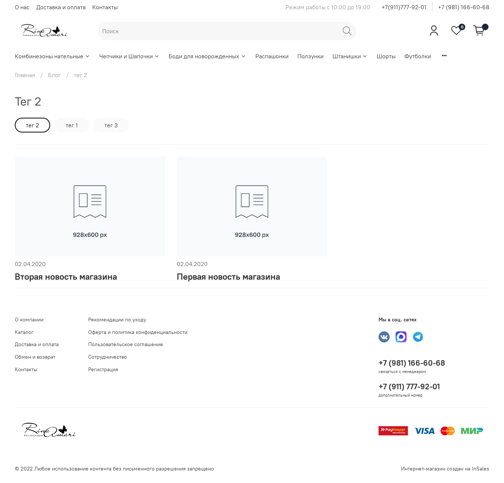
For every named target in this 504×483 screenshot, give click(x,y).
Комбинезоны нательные (49, 56)
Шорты (386, 56)
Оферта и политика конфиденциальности (137, 332)
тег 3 (111, 125)
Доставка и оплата (61, 7)
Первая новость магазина (228, 276)
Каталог (24, 332)
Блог (54, 75)
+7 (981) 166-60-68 (463, 7)
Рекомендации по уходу (117, 319)
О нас (22, 7)
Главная (25, 75)
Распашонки (272, 56)
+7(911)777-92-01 (404, 7)
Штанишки (346, 56)
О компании (29, 319)
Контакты (105, 7)
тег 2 (32, 125)
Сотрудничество (107, 356)
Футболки (417, 56)
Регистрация (103, 369)
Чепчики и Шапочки (126, 56)
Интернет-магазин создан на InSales (445, 468)
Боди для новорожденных (204, 56)
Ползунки (310, 56)
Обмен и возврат (35, 356)
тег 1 (72, 125)
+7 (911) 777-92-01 (409, 386)
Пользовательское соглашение (125, 344)
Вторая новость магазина (66, 276)
